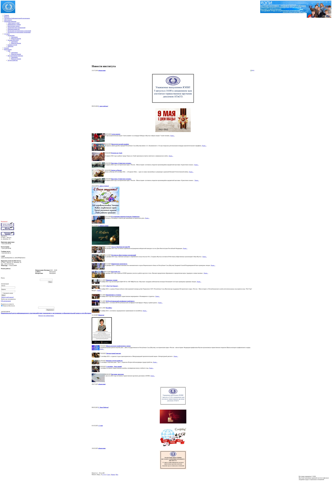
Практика (10, 46)
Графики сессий (12, 45)
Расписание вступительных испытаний (19, 31)
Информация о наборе (14, 24)
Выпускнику (8, 49)
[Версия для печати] (330, 2)
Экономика (14, 37)
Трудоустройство (13, 60)
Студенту (7, 34)
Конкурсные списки (14, 26)
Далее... (172, 135)
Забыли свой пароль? (7, 297)
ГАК (9, 51)
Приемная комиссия (13, 29)
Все (117, 474)
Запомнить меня (8, 293)
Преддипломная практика (15, 55)
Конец (113, 474)
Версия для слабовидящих (46, 315)
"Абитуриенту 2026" (14, 23)
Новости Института (9, 306)
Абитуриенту (8, 20)
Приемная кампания (10, 21)
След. (108, 474)
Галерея (6, 48)
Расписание (11, 35)
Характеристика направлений (16, 27)
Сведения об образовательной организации (17, 18)
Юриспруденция (16, 38)
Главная (6, 15)
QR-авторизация (6, 301)
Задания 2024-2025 (13, 40)
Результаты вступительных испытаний (19, 32)
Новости (6, 16)
